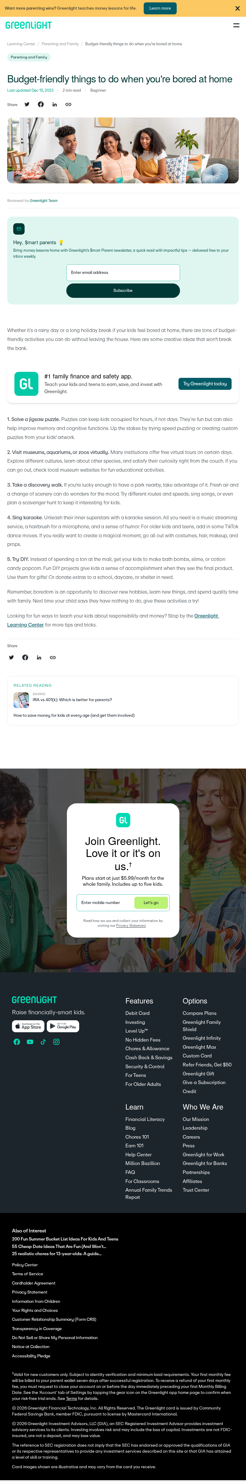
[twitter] (27, 105)
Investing (135, 1022)
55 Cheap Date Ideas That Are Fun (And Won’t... (59, 1246)
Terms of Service (27, 1274)
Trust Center (196, 1190)
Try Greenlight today (205, 383)
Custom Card (197, 1056)
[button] (237, 8)
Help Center (138, 1154)
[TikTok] (43, 1042)
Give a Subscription (204, 1082)
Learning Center (21, 44)
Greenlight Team (44, 201)
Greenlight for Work (203, 1154)
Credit (189, 1091)
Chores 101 (137, 1137)
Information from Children (36, 1302)
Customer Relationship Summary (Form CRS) (54, 1319)
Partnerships (196, 1172)
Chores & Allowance (147, 1048)
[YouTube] (30, 1042)
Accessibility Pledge (31, 1356)
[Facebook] (17, 1042)
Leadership (195, 1128)
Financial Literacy (145, 1119)
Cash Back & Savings (148, 1057)
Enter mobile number (100, 903)
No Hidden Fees (142, 1040)
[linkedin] (54, 105)
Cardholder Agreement (34, 1283)
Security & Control (144, 1066)
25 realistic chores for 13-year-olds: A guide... (56, 1254)
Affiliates (192, 1181)
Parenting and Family (60, 44)
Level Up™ (136, 1031)
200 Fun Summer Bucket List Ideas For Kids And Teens (65, 1239)
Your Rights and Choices (35, 1311)
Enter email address (89, 273)
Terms (71, 1399)
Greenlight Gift (198, 1073)
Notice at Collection (31, 1347)
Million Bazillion (142, 1163)
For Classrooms (142, 1181)
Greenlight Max (199, 1047)
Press (189, 1145)
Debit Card (137, 1013)
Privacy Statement (131, 925)
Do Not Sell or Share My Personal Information (55, 1338)
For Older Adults (143, 1084)
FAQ (130, 1172)
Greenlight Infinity (202, 1038)
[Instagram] (57, 1042)
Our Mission (196, 1119)
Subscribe (123, 291)
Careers (191, 1137)
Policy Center (25, 1265)
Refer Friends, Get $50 (207, 1065)
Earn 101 (134, 1145)
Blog (130, 1128)
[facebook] (40, 105)
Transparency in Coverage (37, 1329)
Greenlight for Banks (205, 1163)
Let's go (151, 903)
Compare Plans (200, 1013)
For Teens (135, 1075)
